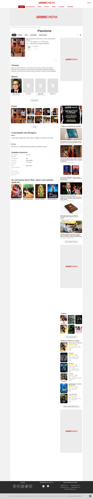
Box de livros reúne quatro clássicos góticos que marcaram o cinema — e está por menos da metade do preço (71, 178)
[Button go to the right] (80, 35)
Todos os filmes (24, 27)
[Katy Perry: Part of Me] (16, 191)
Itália (29, 154)
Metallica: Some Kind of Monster (43, 199)
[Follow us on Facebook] (15, 486)
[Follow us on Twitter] (19, 486)
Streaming (70, 6)
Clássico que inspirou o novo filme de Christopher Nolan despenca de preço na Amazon (69, 217)
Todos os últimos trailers (71, 337)
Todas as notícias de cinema (71, 241)
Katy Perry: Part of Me (16, 199)
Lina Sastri (40, 43)
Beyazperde (74, 487)
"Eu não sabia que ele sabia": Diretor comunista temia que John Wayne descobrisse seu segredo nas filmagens (71, 160)
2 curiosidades (29, 162)
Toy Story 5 (71, 363)
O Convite (71, 373)
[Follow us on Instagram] (23, 486)
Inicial (13, 27)
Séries (54, 6)
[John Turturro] (16, 86)
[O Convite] (63, 378)
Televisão (61, 6)
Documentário (51, 38)
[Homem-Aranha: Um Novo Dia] (63, 347)
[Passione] (18, 47)
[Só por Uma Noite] (63, 398)
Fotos (14, 106)
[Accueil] (46, 3)
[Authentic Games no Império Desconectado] (63, 388)
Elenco (15, 77)
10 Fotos (34, 126)
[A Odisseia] (63, 357)
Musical (28, 40)
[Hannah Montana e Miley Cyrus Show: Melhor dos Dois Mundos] (52, 191)
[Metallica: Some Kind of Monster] (40, 191)
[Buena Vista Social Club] (28, 191)
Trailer (70, 349)
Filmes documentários (32, 27)
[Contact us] (31, 486)
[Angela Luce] (52, 86)
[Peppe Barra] (40, 86)
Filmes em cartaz (18, 27)
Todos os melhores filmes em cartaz (71, 406)
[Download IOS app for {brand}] (44, 486)
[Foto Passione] (18, 115)
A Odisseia (71, 353)
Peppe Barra (46, 43)
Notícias (46, 6)
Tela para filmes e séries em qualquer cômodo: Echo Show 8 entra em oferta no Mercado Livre (70, 142)
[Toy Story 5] (63, 367)
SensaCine (63, 487)
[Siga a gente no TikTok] (27, 486)
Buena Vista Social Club (29, 199)
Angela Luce (53, 93)
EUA (27, 154)
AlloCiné (63, 485)
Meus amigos (35, 46)
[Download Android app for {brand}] (49, 486)
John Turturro (33, 41)
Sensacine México (68, 489)
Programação (30, 6)
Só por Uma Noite (73, 394)
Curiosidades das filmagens (24, 133)
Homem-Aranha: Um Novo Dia (75, 342)
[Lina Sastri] (28, 86)
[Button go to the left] (78, 35)
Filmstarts (73, 485)
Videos (39, 6)
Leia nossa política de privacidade (74, 496)
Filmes (21, 6)
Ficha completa (34, 100)
